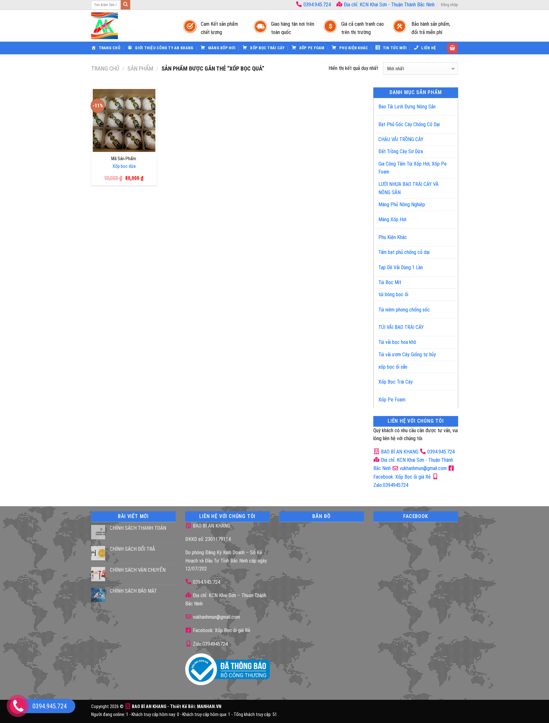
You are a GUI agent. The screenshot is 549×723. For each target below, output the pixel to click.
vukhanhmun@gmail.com (422, 468)
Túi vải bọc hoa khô (397, 342)
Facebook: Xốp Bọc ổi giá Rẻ (221, 630)
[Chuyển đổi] (446, 104)
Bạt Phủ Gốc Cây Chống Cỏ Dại (409, 124)
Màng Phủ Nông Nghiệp (401, 204)
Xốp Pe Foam (391, 400)
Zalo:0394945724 (210, 644)
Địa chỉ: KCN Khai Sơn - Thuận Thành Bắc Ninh (388, 5)
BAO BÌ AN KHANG (399, 452)
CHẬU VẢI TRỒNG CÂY (401, 139)
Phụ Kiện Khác (392, 237)
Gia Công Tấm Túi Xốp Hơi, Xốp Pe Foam (412, 168)
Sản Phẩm (140, 68)
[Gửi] (125, 5)
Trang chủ (105, 68)
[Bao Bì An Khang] (131, 26)
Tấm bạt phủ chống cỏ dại (404, 252)
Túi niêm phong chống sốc (404, 310)
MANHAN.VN (209, 706)
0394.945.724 (317, 5)
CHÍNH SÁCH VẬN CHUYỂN (138, 570)
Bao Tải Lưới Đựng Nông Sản (407, 107)
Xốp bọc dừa (124, 166)
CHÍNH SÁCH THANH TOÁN (138, 528)
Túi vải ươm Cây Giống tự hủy (407, 354)
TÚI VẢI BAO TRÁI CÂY (401, 327)
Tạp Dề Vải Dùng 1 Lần (400, 267)
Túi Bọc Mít (389, 282)
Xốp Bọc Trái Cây (395, 382)
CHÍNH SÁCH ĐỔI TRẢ (132, 549)
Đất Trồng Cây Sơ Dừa (400, 151)
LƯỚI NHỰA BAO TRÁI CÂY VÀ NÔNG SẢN (408, 188)
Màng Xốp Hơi (392, 219)
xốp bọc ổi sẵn (392, 367)
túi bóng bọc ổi (393, 294)
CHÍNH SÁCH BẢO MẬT (133, 591)
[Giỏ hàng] (452, 48)
